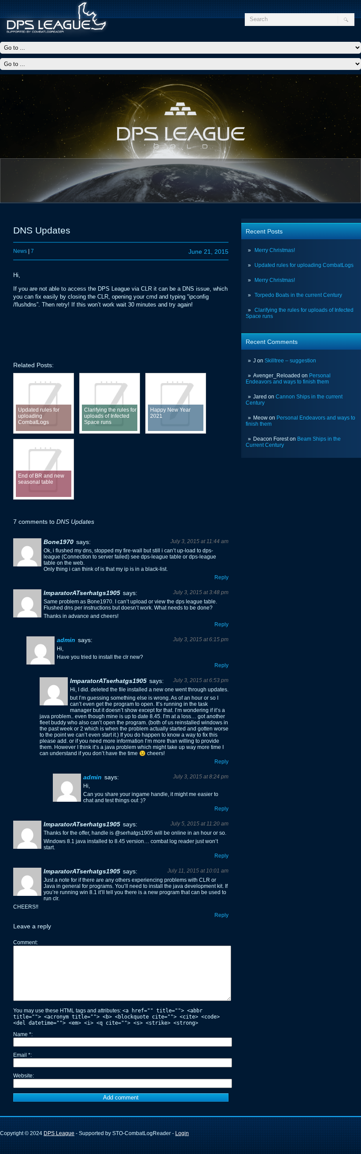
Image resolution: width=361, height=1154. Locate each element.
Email (21, 1055)
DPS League (59, 1133)
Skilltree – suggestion (290, 361)
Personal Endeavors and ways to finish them (288, 378)
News (20, 251)
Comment (25, 942)
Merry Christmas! (274, 250)
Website (23, 1076)
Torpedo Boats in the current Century (298, 295)
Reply (221, 577)
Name (22, 1034)
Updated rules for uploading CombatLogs (304, 265)
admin (66, 639)
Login (182, 1133)
